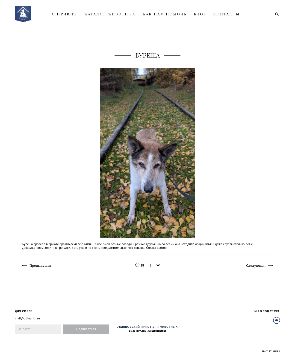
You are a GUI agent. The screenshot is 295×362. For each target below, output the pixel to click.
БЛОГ (200, 14)
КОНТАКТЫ (226, 14)
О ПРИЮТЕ (64, 14)
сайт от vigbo (271, 351)
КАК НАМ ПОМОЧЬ (165, 14)
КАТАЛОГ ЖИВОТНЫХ (110, 14)
